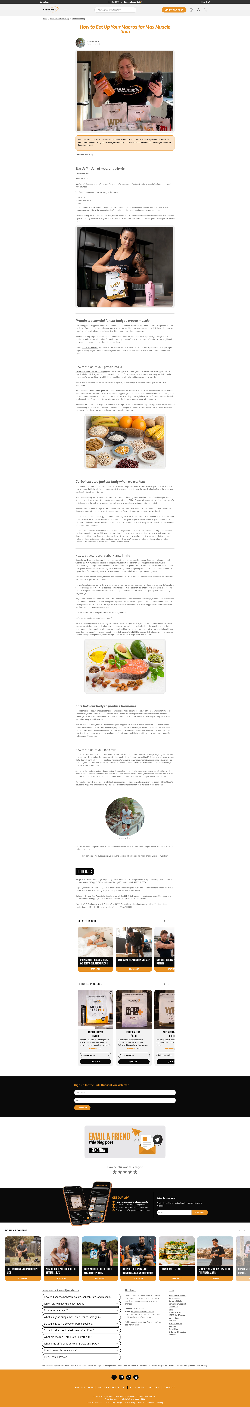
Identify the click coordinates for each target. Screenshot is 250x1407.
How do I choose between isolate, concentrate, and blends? (77, 1297)
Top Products (84, 1387)
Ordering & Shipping (177, 1332)
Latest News (44, 2)
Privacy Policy (129, 1402)
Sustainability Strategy (112, 1402)
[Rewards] (191, 9)
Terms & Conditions (94, 1402)
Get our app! (121, 1198)
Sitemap (159, 1402)
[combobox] (95, 1055)
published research (90, 347)
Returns (172, 1334)
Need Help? (205, 2)
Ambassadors (174, 1298)
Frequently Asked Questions (60, 1290)
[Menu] (65, 9)
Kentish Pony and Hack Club (132, 2)
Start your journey (174, 10)
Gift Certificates (175, 1312)
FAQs (171, 1309)
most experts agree (166, 757)
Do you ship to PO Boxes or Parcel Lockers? (68, 1323)
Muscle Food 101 (95, 1032)
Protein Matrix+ (133, 1032)
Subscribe (82, 1107)
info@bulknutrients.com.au (142, 1311)
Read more (95, 969)
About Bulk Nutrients (177, 1295)
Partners (172, 1320)
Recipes (154, 1387)
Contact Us (173, 1306)
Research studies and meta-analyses (91, 371)
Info (171, 1290)
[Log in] (198, 9)
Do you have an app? (56, 1310)
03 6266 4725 (137, 1308)
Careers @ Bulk (175, 1301)
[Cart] (205, 9)
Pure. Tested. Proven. (56, 1357)
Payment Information (145, 1402)
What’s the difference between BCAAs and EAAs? (71, 1343)
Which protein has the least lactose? (65, 1303)
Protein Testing (175, 1323)
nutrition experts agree (93, 560)
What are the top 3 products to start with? (68, 1337)
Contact (130, 1290)
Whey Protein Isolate (172, 1032)
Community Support (177, 1304)
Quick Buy (95, 1061)
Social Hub (173, 1329)
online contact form (142, 1322)
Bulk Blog (137, 1387)
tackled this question (99, 390)
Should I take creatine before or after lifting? (69, 1330)
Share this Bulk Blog (84, 154)
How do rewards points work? (61, 1350)
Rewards (172, 1326)
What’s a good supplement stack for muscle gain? (72, 1317)
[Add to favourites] (111, 993)
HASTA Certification (177, 1315)
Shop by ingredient (112, 1387)
